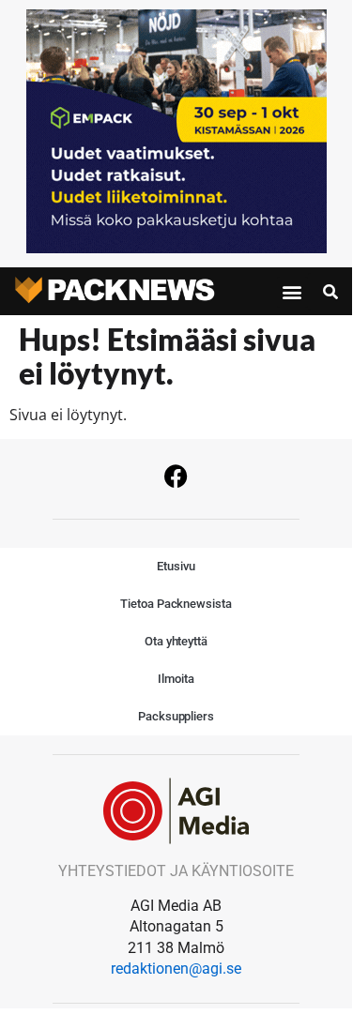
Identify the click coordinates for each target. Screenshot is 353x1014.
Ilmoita (175, 679)
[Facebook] (176, 476)
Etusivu (175, 566)
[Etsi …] (330, 291)
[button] (292, 292)
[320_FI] (176, 247)
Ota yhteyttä (176, 641)
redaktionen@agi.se (176, 968)
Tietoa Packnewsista (175, 604)
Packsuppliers (176, 716)
